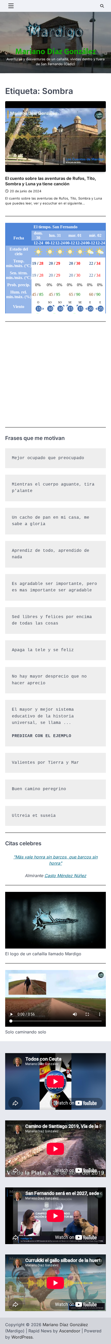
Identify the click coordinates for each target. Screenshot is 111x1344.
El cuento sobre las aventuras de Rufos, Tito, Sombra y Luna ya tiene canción (50, 181)
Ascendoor (69, 1330)
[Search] (102, 6)
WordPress (22, 1337)
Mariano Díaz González (55, 51)
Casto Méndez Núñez (65, 875)
